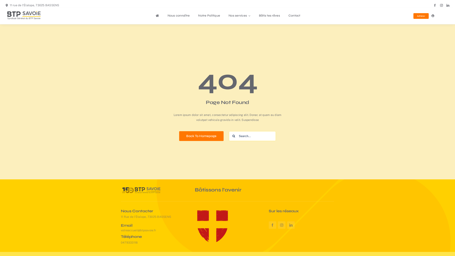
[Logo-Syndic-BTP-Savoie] (24, 10)
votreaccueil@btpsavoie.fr (138, 230)
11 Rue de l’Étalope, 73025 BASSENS (146, 216)
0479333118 (129, 242)
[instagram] (441, 5)
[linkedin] (447, 5)
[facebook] (434, 5)
